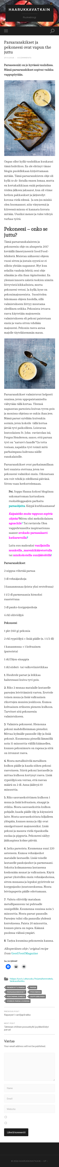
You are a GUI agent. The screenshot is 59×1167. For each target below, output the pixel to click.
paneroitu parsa (16, 987)
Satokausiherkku (17, 981)
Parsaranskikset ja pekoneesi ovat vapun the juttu (27, 47)
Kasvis (20, 978)
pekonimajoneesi (16, 996)
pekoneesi (35, 992)
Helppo (13, 978)
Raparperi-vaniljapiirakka (17, 1013)
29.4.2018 (9, 57)
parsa (33, 987)
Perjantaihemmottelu (43, 978)
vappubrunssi (37, 996)
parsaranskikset (16, 992)
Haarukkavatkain (29, 10)
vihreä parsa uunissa (18, 1001)
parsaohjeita (17, 505)
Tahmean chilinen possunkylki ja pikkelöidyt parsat (26, 1026)
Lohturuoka (28, 978)
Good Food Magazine (24, 953)
